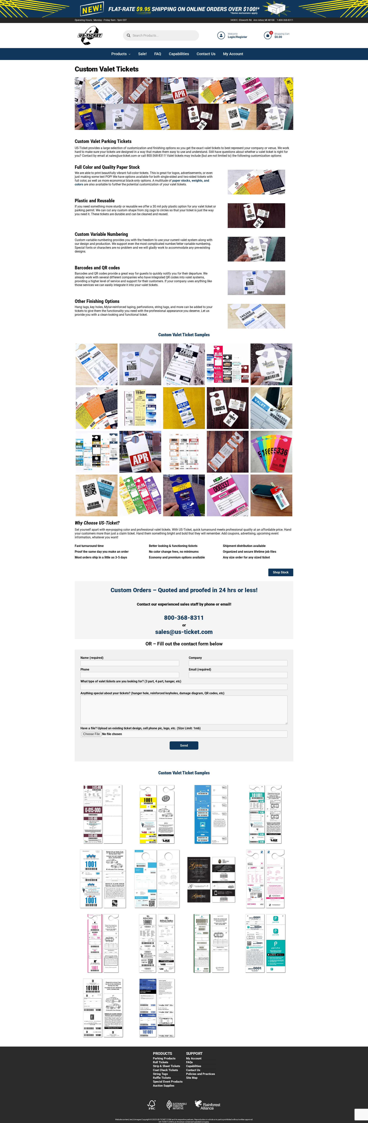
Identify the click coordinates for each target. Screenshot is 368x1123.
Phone (84, 669)
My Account (193, 1058)
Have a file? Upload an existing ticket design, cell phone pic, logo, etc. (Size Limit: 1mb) (140, 728)
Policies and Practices (200, 1074)
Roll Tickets (160, 1062)
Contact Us (193, 1070)
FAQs (189, 1062)
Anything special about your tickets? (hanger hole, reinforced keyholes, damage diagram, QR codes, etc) (152, 693)
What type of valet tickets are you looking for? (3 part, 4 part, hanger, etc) (130, 681)
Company (195, 658)
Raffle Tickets (162, 1078)
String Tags (160, 1074)
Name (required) (92, 658)
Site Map (191, 1078)
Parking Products (164, 1058)
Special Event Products (168, 1081)
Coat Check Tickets (165, 1070)
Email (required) (200, 669)
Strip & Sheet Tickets (166, 1066)
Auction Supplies (163, 1085)
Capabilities (193, 1066)
